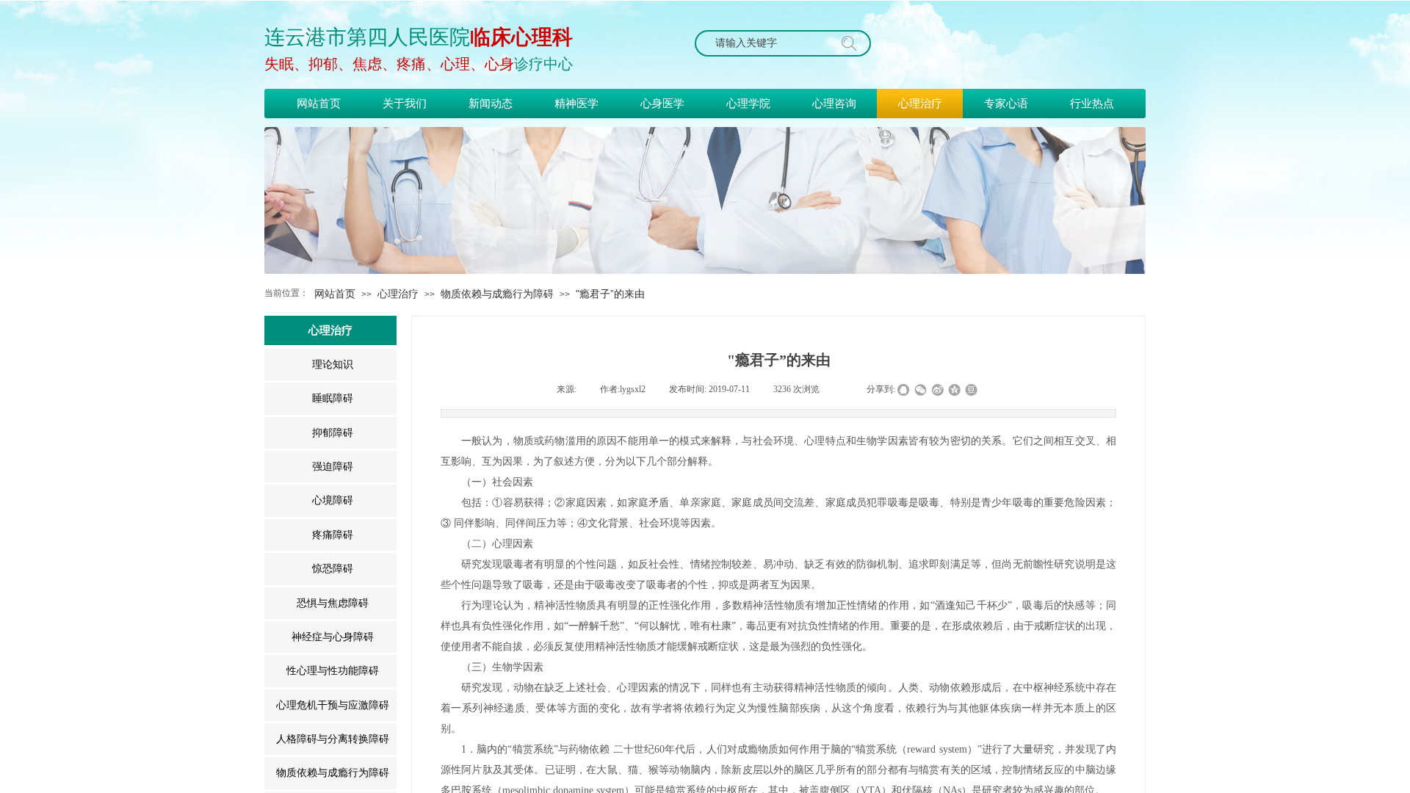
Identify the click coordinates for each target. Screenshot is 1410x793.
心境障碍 (332, 500)
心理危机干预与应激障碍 (332, 705)
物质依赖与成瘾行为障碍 (497, 294)
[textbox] (769, 43)
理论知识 (332, 364)
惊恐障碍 (332, 568)
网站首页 (334, 294)
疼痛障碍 (332, 534)
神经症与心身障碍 (333, 636)
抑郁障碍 (332, 432)
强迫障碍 (332, 466)
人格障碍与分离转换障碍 (332, 739)
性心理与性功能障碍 (332, 670)
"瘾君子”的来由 (610, 294)
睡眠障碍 (332, 398)
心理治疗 (398, 294)
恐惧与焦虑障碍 (333, 603)
